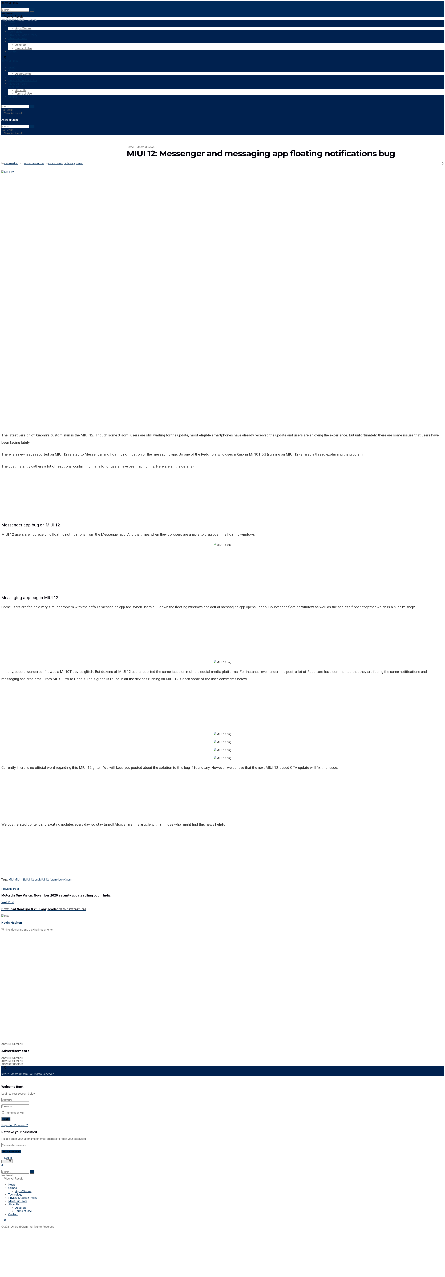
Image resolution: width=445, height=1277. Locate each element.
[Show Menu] (2, 116)
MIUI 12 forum (48, 879)
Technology (15, 31)
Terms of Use (23, 48)
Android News (146, 147)
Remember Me (15, 1112)
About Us (13, 41)
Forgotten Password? (14, 1125)
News (11, 21)
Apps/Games (23, 28)
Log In (7, 1157)
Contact (13, 51)
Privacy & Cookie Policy (22, 35)
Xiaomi (79, 163)
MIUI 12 (19, 879)
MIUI (11, 879)
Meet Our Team (17, 38)
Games (12, 25)
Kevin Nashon (11, 163)
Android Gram (9, 3)
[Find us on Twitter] (3, 57)
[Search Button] (32, 10)
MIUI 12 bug (31, 879)
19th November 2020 (34, 163)
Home (130, 147)
